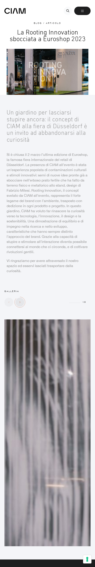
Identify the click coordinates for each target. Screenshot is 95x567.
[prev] (8, 302)
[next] (19, 302)
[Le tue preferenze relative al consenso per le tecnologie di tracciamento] (87, 559)
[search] (68, 11)
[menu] (82, 11)
